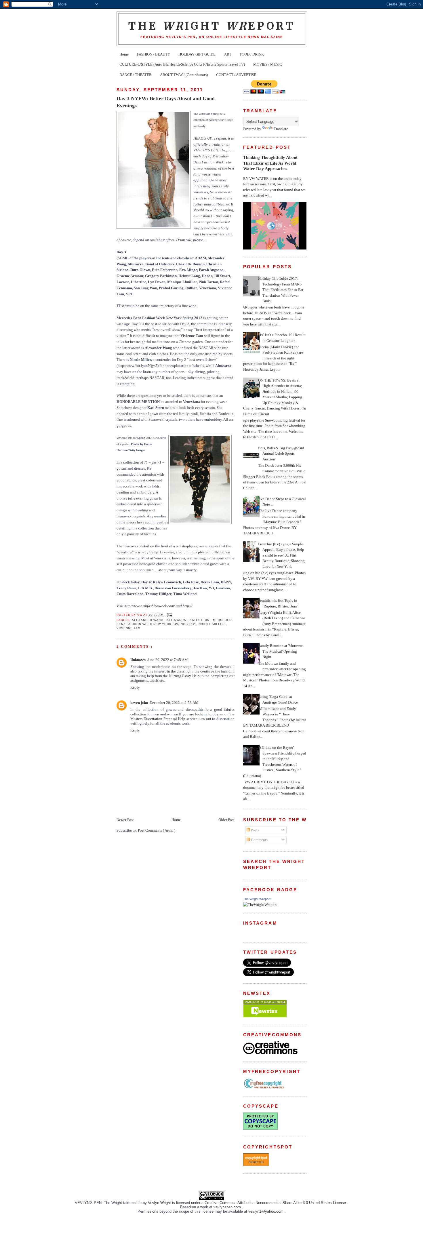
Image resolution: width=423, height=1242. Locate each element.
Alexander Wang (148, 620)
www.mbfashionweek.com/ (154, 606)
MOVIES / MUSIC (267, 64)
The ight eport (211, 26)
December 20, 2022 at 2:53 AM (174, 702)
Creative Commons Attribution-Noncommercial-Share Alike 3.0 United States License (276, 1203)
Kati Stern (200, 620)
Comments (259, 840)
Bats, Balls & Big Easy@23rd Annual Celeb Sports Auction (281, 453)
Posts (254, 830)
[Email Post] (169, 614)
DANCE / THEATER (135, 75)
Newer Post (125, 820)
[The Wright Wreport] (260, 904)
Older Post (226, 820)
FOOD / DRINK (252, 54)
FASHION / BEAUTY (153, 54)
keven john (139, 702)
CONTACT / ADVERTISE (236, 75)
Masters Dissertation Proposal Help (157, 719)
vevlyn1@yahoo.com (266, 1211)
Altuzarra (177, 620)
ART (227, 54)
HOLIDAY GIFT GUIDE (197, 54)
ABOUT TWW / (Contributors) (184, 75)
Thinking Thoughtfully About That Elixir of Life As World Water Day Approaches (270, 163)
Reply (135, 687)
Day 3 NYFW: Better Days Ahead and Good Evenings (166, 102)
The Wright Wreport (256, 899)
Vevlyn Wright (160, 1203)
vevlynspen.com (228, 1207)
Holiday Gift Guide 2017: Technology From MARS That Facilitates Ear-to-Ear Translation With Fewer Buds (280, 289)
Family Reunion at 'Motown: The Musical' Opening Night (280, 651)
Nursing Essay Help (184, 676)
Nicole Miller (212, 624)
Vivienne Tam (128, 628)
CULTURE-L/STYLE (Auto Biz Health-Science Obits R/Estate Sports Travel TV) (182, 64)
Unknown (138, 660)
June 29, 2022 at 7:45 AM (167, 660)
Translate (281, 129)
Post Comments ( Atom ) (156, 830)
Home (124, 54)
